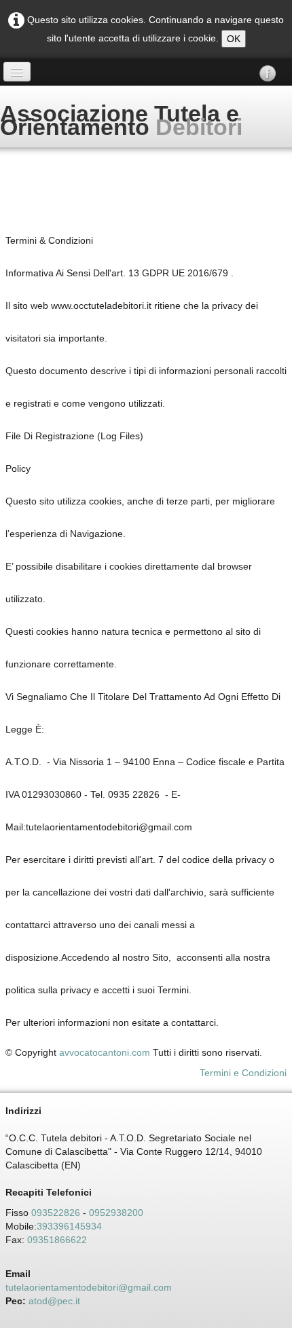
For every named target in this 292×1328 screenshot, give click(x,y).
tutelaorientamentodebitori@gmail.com (88, 1287)
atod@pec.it (54, 1300)
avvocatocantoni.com (104, 1052)
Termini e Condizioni (243, 1072)
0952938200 (116, 1212)
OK (233, 38)
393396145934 (69, 1226)
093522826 (55, 1212)
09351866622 (59, 1239)
